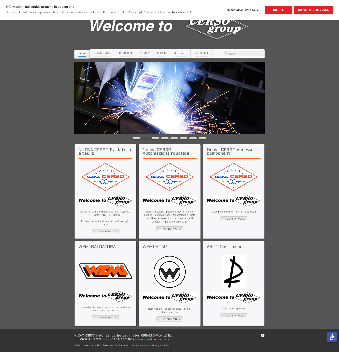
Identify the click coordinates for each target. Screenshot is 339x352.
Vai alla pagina (107, 231)
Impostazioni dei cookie (243, 10)
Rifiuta (278, 10)
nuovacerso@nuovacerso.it (152, 339)
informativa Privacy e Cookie (154, 345)
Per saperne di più (181, 12)
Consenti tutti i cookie (313, 10)
